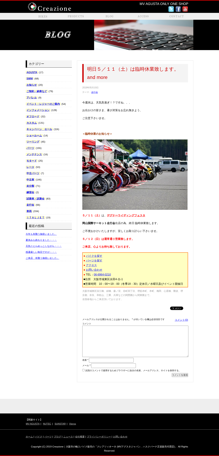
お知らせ (32, 84)
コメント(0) (181, 319)
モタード (32, 160)
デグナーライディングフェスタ (126, 215)
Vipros (72, 423)
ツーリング (33, 141)
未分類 (30, 185)
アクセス (91, 265)
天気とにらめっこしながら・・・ (44, 246)
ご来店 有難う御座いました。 (42, 258)
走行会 (30, 204)
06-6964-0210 (102, 274)
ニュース (68, 436)
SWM (30, 78)
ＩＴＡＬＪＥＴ (35, 217)
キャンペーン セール (39, 129)
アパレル (32, 97)
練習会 (30, 192)
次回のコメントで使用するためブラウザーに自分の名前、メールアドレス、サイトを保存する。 (133, 370)
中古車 (30, 179)
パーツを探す (94, 260)
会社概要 (80, 436)
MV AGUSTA (33, 423)
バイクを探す (94, 255)
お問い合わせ (94, 269)
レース (30, 167)
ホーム (29, 436)
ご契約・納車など (37, 91)
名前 (85, 360)
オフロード (33, 116)
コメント (86, 323)
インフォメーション (38, 110)
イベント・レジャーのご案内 (43, 103)
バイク (38, 436)
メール (86, 365)
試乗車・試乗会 (35, 198)
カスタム (32, 122)
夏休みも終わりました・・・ (41, 240)
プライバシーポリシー (99, 436)
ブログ (57, 436)
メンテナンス (34, 154)
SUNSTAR (60, 423)
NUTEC (47, 423)
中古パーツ (33, 173)
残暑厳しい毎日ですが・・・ (41, 252)
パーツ (30, 148)
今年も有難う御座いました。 (41, 234)
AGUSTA (32, 72)
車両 (29, 211)
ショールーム (34, 135)
